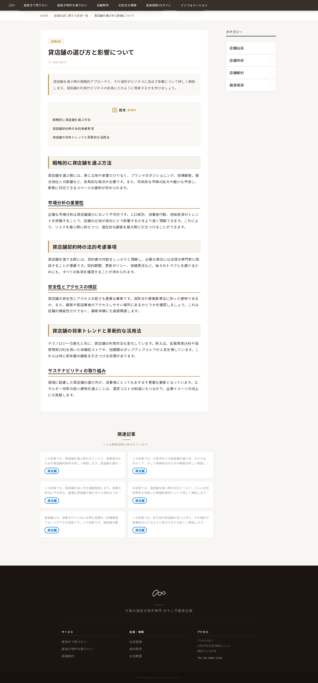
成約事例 (135, 649)
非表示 (131, 110)
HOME (44, 15)
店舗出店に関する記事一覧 (71, 15)
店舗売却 (237, 60)
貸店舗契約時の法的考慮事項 (73, 128)
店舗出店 (237, 47)
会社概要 (135, 656)
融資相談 (237, 85)
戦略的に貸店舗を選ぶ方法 (72, 119)
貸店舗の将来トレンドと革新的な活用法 (81, 137)
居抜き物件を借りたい (77, 649)
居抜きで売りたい (74, 641)
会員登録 (135, 641)
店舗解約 (237, 72)
